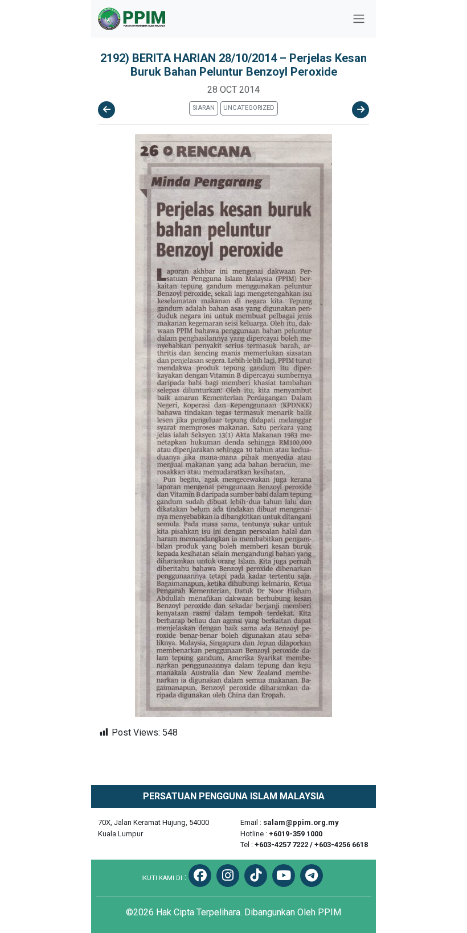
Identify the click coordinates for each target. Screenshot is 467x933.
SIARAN (203, 108)
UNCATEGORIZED (249, 108)
